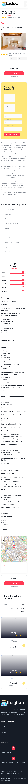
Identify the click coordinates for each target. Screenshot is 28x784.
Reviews (23, 58)
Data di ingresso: (8, 92)
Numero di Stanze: (9, 125)
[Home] (10, 4)
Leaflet (25, 561)
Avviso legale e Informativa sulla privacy (13, 762)
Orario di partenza (6, 603)
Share (14, 58)
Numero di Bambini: (9, 119)
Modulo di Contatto (6, 752)
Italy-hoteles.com (5, 709)
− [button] (3, 541)
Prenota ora (14, 73)
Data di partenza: (8, 103)
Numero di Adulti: (8, 113)
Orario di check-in (8, 609)
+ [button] (3, 538)
